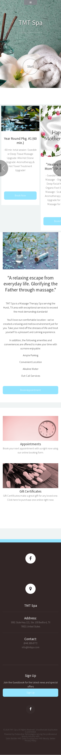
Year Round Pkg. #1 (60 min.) (20, 140)
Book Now (20, 195)
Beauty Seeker (49, 738)
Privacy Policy (30, 740)
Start (30, 66)
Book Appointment (30, 390)
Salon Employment (30, 738)
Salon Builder (11, 738)
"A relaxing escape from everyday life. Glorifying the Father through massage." (31, 284)
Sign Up (31, 692)
